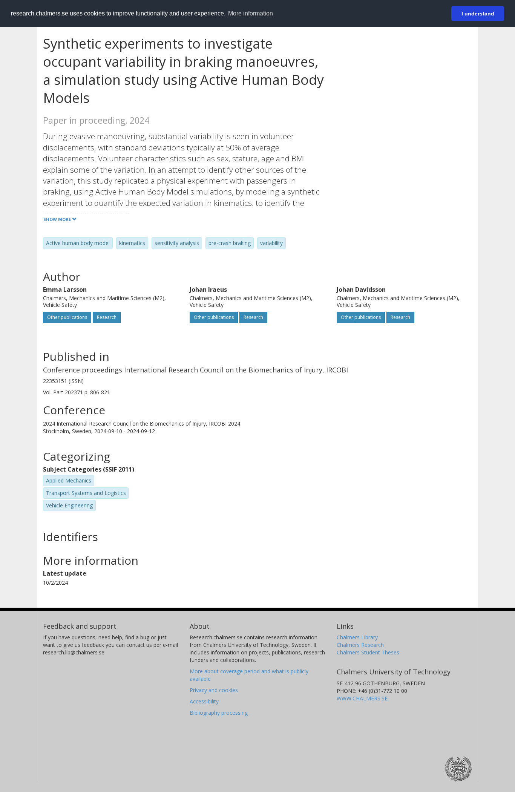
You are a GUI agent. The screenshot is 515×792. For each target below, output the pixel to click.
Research (106, 317)
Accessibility (204, 701)
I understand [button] (477, 14)
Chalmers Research (360, 644)
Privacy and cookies (214, 690)
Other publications (67, 317)
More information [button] (250, 13)
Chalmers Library (357, 637)
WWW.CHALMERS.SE (362, 698)
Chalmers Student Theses (368, 652)
